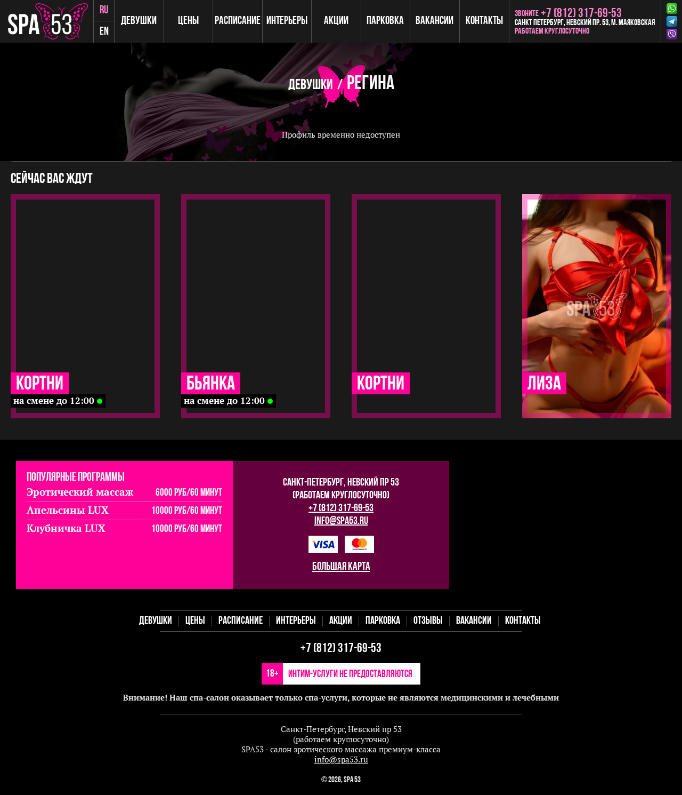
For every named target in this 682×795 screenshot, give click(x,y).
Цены (188, 21)
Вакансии (434, 21)
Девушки (139, 21)
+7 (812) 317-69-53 (341, 508)
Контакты (484, 21)
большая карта (341, 567)
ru (104, 10)
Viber (674, 34)
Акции (336, 21)
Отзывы (428, 621)
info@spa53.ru (341, 521)
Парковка (385, 21)
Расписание (238, 21)
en (104, 31)
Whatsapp (674, 8)
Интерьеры (286, 21)
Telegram (674, 21)
